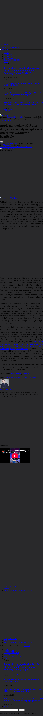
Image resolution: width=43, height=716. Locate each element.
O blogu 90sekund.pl (10, 587)
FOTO (6, 62)
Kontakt (6, 589)
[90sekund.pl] (4, 49)
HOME (6, 53)
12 (17, 77)
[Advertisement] (21, 21)
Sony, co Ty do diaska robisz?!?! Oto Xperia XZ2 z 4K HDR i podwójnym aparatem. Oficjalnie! (22, 94)
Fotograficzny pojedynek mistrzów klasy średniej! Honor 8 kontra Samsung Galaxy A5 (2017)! (22, 71)
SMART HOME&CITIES (12, 60)
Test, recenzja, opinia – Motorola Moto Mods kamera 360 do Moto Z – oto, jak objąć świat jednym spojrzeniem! (23, 103)
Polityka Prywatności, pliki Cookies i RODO (18, 590)
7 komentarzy (7, 145)
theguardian (16, 374)
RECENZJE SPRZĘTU (12, 56)
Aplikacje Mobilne (6, 120)
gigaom (25, 374)
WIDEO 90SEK (9, 54)
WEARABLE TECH (11, 58)
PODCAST (8, 110)
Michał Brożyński (11, 143)
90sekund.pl (27, 646)
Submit (22, 710)
